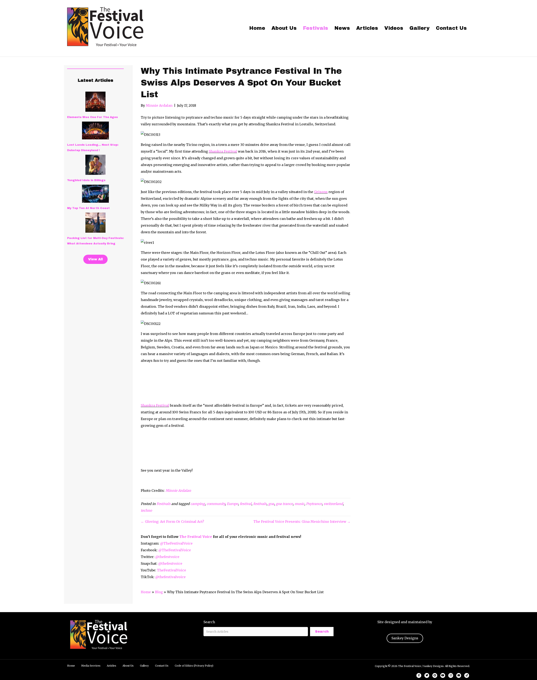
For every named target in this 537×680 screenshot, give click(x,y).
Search (209, 622)
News (342, 28)
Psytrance (314, 504)
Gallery (419, 28)
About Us (284, 28)
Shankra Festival (223, 151)
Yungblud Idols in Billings (86, 180)
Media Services (90, 665)
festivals (260, 504)
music (299, 504)
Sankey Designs (404, 638)
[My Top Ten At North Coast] (95, 194)
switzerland (333, 504)
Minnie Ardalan (178, 490)
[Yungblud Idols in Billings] (95, 165)
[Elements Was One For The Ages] (95, 102)
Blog (159, 592)
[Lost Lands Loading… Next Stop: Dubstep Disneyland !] (95, 130)
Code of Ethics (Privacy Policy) (194, 665)
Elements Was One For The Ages (92, 117)
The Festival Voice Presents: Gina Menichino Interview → (302, 521)
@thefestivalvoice (170, 577)
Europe (232, 504)
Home (257, 28)
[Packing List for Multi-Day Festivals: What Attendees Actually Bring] (95, 223)
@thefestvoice (167, 557)
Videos (393, 28)
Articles (367, 28)
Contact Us (451, 28)
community (216, 504)
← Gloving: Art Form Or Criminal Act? (172, 521)
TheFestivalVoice (171, 570)
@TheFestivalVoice (176, 543)
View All (95, 259)
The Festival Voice (195, 537)
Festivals (315, 28)
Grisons (321, 192)
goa (271, 504)
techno (146, 510)
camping (197, 504)
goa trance (284, 504)
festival (246, 504)
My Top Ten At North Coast (88, 208)
